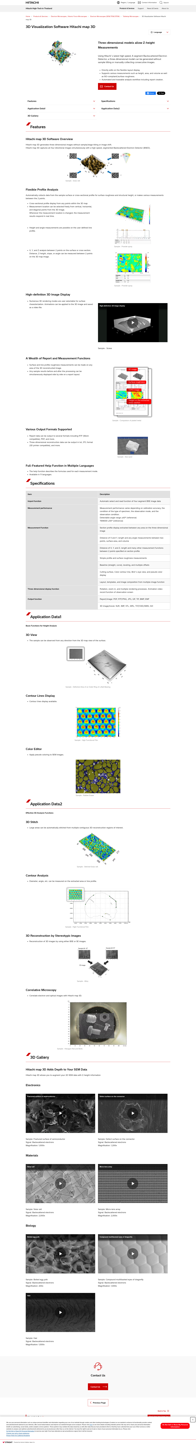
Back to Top (162, 1411)
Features (32, 101)
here (91, 1424)
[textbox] (160, 32)
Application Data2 (110, 108)
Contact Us (109, 86)
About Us (165, 8)
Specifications (108, 101)
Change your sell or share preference (17, 1433)
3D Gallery (33, 115)
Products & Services (127, 8)
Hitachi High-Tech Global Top (158, 1416)
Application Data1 (36, 108)
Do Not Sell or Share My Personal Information (20, 1431)
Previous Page (99, 1403)
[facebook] (150, 93)
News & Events (152, 8)
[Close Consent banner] (192, 1419)
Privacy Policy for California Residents (18, 1435)
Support (141, 8)
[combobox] (159, 32)
